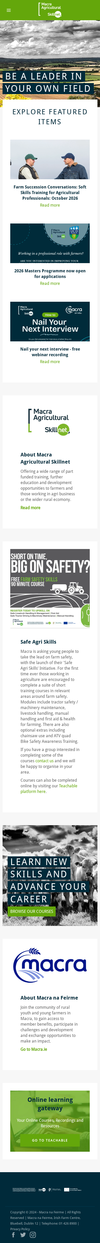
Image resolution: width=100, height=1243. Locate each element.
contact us (45, 760)
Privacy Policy (20, 1229)
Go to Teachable (50, 1140)
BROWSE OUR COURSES (31, 911)
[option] (50, 63)
